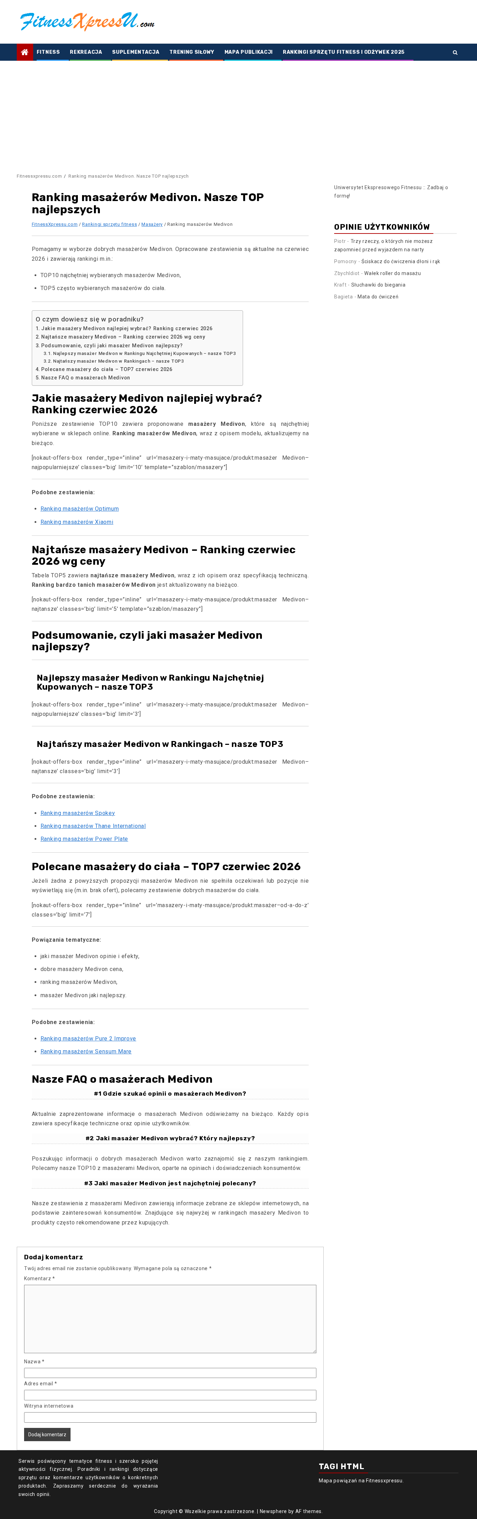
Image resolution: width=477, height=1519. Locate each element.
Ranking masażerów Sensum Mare (86, 1051)
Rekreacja (86, 52)
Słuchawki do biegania (378, 285)
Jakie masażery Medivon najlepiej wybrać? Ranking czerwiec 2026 (126, 329)
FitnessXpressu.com (55, 224)
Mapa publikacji (249, 52)
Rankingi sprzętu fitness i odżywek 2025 (344, 52)
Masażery (152, 224)
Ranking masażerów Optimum (80, 508)
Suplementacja (135, 52)
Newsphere (273, 1511)
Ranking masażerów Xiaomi (77, 522)
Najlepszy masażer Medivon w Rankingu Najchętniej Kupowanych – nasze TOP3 (144, 353)
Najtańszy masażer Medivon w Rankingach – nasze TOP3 (118, 361)
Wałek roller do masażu (392, 273)
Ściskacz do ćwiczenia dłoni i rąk (400, 261)
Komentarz (39, 1278)
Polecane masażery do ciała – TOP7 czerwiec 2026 (107, 369)
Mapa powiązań (338, 1480)
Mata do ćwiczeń (378, 296)
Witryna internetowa (48, 1406)
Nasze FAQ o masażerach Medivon (85, 378)
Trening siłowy (191, 52)
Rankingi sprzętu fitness (109, 224)
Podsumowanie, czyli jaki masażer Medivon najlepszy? (112, 346)
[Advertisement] (238, 113)
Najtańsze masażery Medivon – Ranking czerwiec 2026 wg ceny (123, 337)
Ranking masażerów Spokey (78, 813)
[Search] (455, 52)
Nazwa (34, 1361)
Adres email (40, 1383)
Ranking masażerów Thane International (93, 826)
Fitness (48, 52)
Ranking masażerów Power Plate (84, 839)
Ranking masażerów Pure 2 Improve (88, 1038)
